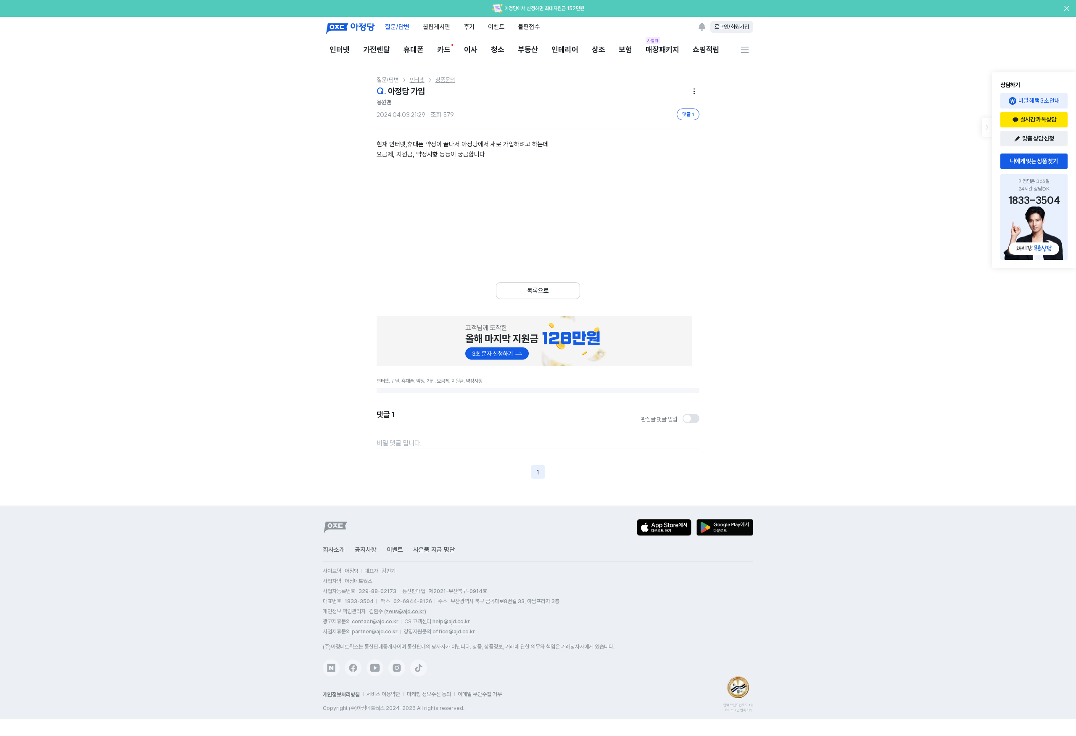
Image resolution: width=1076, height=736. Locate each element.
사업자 (653, 40)
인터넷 (340, 49)
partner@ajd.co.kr (375, 631)
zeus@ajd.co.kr (405, 611)
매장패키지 (662, 49)
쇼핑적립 (706, 49)
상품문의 (445, 80)
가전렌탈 (376, 49)
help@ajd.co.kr (451, 621)
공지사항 (366, 549)
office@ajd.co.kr (454, 631)
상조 (598, 49)
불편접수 (529, 27)
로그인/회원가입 (732, 27)
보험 (625, 49)
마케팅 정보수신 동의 (429, 694)
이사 (470, 49)
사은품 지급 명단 (434, 549)
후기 (469, 27)
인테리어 (564, 49)
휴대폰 (414, 49)
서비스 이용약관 (383, 694)
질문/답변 (397, 27)
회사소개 (334, 549)
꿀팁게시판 (436, 27)
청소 (497, 49)
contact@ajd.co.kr (375, 621)
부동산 (528, 49)
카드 (444, 49)
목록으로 (538, 290)
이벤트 (496, 27)
